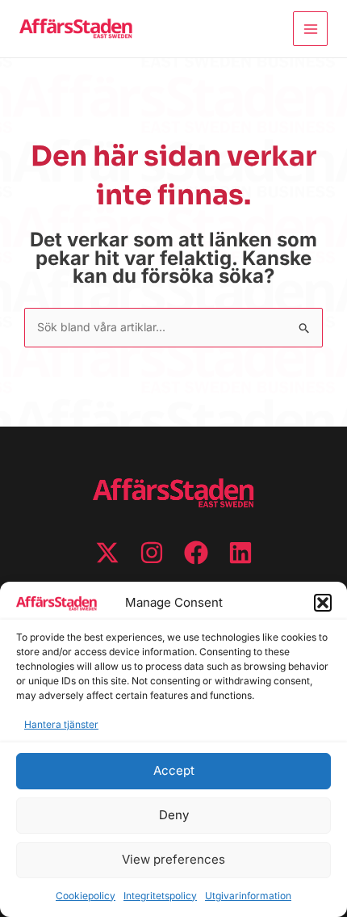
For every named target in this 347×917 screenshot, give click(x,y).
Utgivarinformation (248, 896)
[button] (323, 603)
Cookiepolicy (85, 896)
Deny (174, 814)
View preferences (173, 859)
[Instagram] (152, 553)
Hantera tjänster (61, 724)
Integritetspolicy (160, 896)
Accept (173, 770)
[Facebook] (196, 553)
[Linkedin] (240, 553)
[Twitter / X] (107, 553)
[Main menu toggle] (310, 28)
